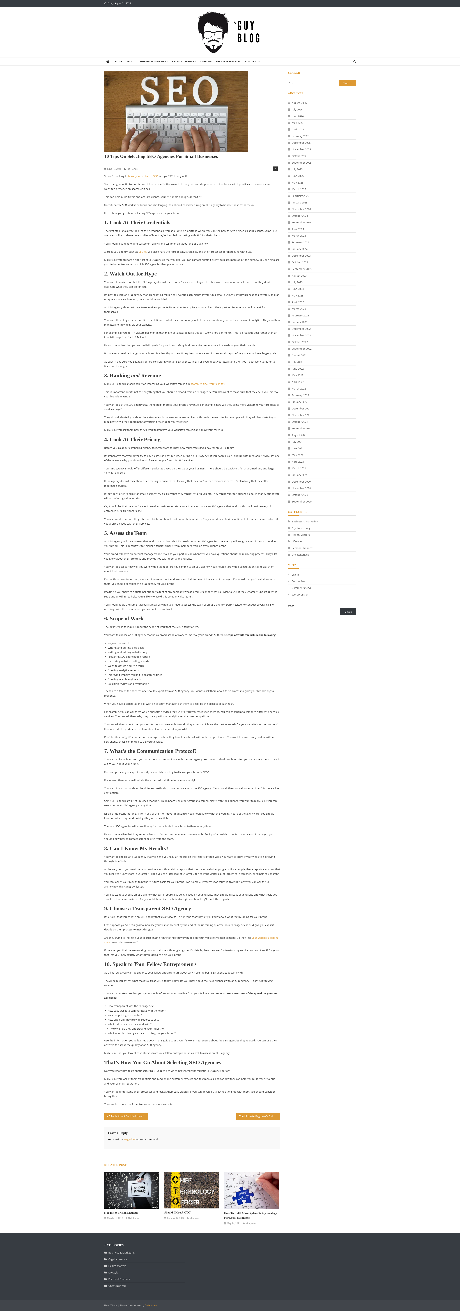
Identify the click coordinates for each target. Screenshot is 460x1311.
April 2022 (298, 382)
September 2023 (302, 269)
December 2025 (301, 142)
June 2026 (298, 116)
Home (118, 61)
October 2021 (300, 421)
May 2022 (297, 375)
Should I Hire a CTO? (178, 1212)
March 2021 (299, 468)
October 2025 (300, 156)
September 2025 (302, 162)
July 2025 (297, 169)
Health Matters (301, 534)
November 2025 (301, 149)
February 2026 (300, 136)
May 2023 (297, 295)
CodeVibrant (151, 1305)
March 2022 (299, 388)
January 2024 (299, 249)
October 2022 (300, 342)
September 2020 (302, 501)
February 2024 (300, 242)
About (130, 61)
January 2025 (299, 202)
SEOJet (143, 251)
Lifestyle (205, 61)
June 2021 (298, 448)
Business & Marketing (153, 61)
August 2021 (299, 435)
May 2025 (297, 182)
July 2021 (297, 441)
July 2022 (297, 362)
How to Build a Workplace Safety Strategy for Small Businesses (250, 1215)
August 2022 (299, 355)
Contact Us (252, 61)
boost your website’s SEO (143, 176)
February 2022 (300, 395)
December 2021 (301, 408)
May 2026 (297, 122)
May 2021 (297, 455)
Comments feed (301, 588)
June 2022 (298, 368)
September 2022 (302, 348)
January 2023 (299, 322)
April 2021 (298, 461)
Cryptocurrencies (184, 61)
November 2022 (301, 335)
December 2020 (301, 481)
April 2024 (298, 229)
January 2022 (299, 402)
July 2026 (297, 109)
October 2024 (300, 215)
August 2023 (299, 275)
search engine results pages (208, 384)
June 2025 (298, 176)
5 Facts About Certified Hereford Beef (128, 1116)
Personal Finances (228, 61)
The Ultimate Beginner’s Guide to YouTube (259, 1116)
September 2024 (302, 222)
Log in (295, 574)
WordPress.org (300, 594)
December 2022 (301, 328)
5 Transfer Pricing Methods (121, 1212)
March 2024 (299, 235)
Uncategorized (300, 554)
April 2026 (298, 129)
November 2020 (301, 488)
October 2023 (300, 262)
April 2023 (298, 302)
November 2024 (301, 209)
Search (292, 605)
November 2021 (301, 415)
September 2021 (302, 428)
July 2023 (297, 282)
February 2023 (300, 315)
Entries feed (299, 581)
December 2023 (301, 255)
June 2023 (298, 289)
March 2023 (299, 309)
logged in (129, 1139)
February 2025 (300, 196)
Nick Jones (131, 168)
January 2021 (299, 475)
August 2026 (299, 103)
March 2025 (299, 189)
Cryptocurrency (301, 528)
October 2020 (300, 495)
